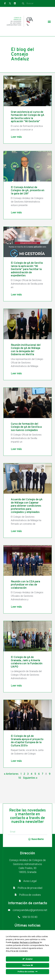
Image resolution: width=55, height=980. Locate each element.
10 (19, 778)
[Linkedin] (14, 3)
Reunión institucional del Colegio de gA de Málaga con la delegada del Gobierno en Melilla (26, 349)
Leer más (16, 137)
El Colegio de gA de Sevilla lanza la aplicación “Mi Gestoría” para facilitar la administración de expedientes (27, 269)
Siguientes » (30, 778)
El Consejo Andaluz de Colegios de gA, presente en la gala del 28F (27, 190)
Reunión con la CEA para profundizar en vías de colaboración (25, 585)
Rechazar (26, 965)
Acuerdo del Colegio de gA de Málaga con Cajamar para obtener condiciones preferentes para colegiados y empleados (26, 506)
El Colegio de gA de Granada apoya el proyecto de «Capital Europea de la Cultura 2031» (27, 740)
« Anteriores (11, 774)
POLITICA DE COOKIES (17, 951)
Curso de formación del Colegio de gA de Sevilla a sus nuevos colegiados (26, 427)
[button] (49, 21)
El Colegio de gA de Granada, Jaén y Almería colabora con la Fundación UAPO (26, 662)
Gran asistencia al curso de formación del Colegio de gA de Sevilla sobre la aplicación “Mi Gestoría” (27, 116)
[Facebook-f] (4, 3)
